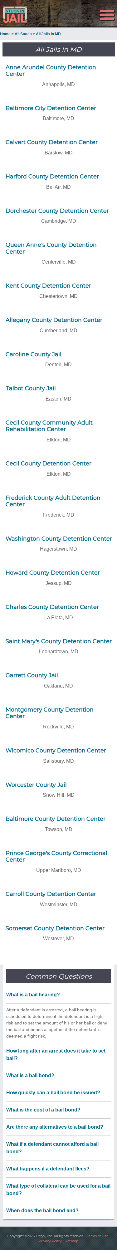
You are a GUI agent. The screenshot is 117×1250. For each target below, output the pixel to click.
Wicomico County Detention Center (56, 750)
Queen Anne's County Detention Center (51, 248)
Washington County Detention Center (59, 538)
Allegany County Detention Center (54, 320)
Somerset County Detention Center (55, 928)
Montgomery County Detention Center (50, 713)
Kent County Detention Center (48, 285)
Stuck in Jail (17, 15)
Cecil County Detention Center (48, 463)
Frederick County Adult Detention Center (53, 501)
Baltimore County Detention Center (55, 818)
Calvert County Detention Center (52, 142)
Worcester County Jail (36, 784)
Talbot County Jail (31, 388)
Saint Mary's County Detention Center (59, 641)
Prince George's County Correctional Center (56, 856)
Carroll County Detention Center (51, 894)
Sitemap (71, 1241)
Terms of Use (97, 1236)
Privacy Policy (50, 1241)
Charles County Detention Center (52, 607)
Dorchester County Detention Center (57, 210)
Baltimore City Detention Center (51, 108)
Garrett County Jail (32, 675)
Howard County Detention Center (53, 572)
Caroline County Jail (33, 354)
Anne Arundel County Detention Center (51, 71)
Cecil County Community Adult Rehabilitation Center (49, 426)
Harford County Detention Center (52, 176)
